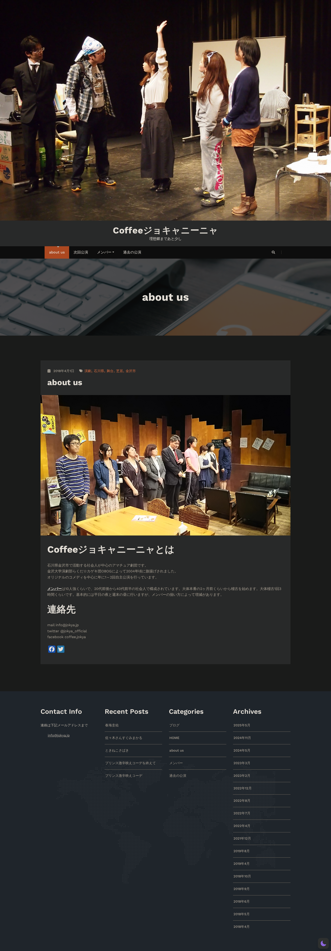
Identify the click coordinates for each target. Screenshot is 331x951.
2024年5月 (242, 750)
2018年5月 (242, 914)
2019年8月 (242, 851)
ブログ (174, 725)
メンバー (104, 252)
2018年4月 (242, 927)
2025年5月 (242, 725)
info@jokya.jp (59, 735)
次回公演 (81, 252)
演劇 (87, 371)
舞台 (110, 371)
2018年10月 (242, 876)
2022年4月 (242, 826)
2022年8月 (242, 801)
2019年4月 (242, 864)
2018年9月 (242, 889)
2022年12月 (243, 788)
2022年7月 (242, 813)
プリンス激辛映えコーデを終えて (130, 763)
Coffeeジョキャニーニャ (165, 230)
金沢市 (131, 371)
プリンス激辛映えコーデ (123, 776)
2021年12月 (242, 838)
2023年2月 (242, 776)
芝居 (119, 371)
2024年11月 (242, 738)
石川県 (99, 371)
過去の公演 (132, 252)
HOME (174, 738)
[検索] (274, 252)
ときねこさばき (117, 750)
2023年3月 (242, 763)
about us (57, 252)
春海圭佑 (112, 725)
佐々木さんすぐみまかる (123, 738)
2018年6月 (242, 901)
